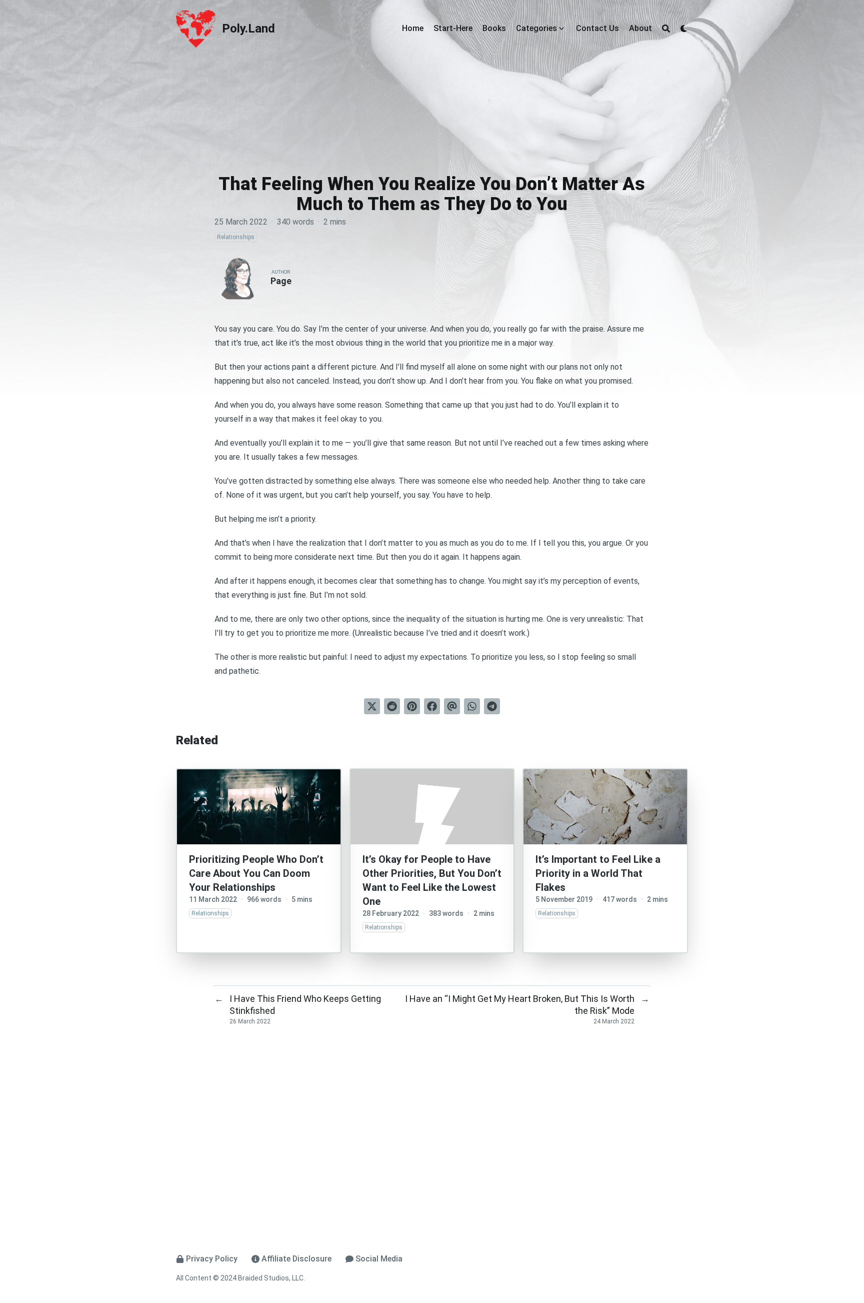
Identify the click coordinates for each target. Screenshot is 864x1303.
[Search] (666, 29)
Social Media (379, 1258)
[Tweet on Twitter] (372, 706)
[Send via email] (452, 706)
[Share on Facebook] (432, 706)
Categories (536, 28)
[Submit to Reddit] (392, 706)
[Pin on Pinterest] (412, 706)
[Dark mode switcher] (684, 29)
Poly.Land (248, 29)
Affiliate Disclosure (297, 1258)
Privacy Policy (212, 1258)
